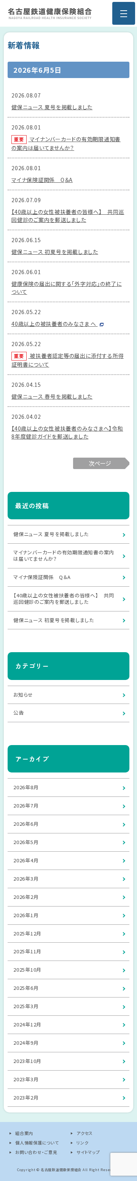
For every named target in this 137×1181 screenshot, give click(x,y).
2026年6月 (25, 823)
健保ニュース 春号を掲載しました (51, 396)
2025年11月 (27, 951)
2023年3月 (25, 1079)
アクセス (84, 1133)
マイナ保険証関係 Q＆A (42, 180)
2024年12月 (27, 1024)
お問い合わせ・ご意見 (36, 1152)
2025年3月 (25, 1006)
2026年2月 (25, 896)
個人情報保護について (37, 1143)
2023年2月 (25, 1097)
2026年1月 (25, 915)
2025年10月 (27, 969)
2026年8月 (25, 787)
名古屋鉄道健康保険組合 (50, 13)
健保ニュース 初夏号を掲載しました (54, 251)
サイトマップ (88, 1152)
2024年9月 (25, 1042)
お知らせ (23, 694)
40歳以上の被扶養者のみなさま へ (54, 323)
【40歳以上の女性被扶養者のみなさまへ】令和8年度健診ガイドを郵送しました (67, 432)
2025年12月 (27, 933)
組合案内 (24, 1133)
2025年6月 (25, 987)
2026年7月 (25, 805)
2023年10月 (27, 1060)
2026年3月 (25, 878)
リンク (82, 1143)
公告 (18, 712)
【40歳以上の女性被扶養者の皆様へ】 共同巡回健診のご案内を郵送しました (67, 215)
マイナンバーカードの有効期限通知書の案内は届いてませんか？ (63, 555)
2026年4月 (25, 860)
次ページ (100, 463)
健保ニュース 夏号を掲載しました (51, 107)
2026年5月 (25, 842)
